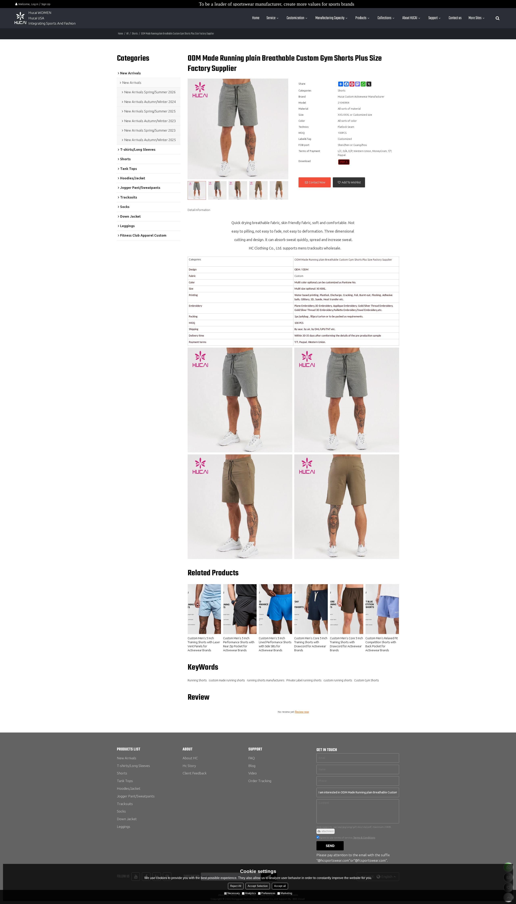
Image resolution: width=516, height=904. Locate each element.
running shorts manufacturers (265, 680)
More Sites (475, 18)
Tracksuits (125, 804)
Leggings (123, 826)
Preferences (268, 893)
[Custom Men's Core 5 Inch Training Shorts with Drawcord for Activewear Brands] (311, 609)
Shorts (135, 33)
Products (360, 18)
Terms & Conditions (364, 837)
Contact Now (317, 182)
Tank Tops (125, 781)
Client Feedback (195, 773)
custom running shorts (338, 680)
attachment (327, 831)
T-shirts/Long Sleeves (133, 766)
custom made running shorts (227, 680)
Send (330, 846)
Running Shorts (197, 680)
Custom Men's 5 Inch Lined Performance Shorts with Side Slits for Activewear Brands (275, 644)
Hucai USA (36, 18)
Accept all (280, 885)
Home (255, 18)
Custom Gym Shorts (366, 680)
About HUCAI (409, 18)
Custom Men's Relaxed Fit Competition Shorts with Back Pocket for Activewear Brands (381, 644)
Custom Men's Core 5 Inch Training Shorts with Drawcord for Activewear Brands (310, 644)
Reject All (235, 885)
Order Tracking (259, 781)
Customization (295, 18)
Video (252, 773)
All (127, 33)
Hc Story (189, 766)
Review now (302, 711)
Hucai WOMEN (40, 13)
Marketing (286, 893)
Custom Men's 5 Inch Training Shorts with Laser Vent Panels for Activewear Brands (204, 644)
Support (433, 18)
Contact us (455, 18)
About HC (190, 758)
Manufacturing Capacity (329, 18)
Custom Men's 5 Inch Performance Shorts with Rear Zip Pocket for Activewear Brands (238, 644)
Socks (121, 811)
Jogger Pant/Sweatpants (136, 796)
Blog (251, 766)
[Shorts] (344, 162)
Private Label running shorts (303, 680)
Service (271, 18)
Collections (384, 18)
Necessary (233, 893)
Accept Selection (258, 885)
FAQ (251, 758)
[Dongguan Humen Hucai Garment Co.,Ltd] (20, 18)
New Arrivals (126, 758)
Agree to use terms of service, (347, 837)
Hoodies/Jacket (128, 788)
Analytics (250, 893)
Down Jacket (127, 819)
